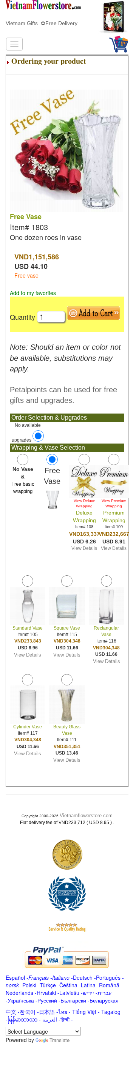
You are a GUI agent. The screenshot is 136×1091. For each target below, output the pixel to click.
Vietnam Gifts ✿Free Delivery (41, 23)
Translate (59, 1040)
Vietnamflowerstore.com (86, 815)
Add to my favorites (33, 293)
